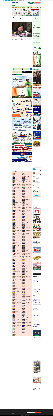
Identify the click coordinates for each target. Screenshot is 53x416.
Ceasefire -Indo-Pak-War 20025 (36, 283)
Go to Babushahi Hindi (11, 0)
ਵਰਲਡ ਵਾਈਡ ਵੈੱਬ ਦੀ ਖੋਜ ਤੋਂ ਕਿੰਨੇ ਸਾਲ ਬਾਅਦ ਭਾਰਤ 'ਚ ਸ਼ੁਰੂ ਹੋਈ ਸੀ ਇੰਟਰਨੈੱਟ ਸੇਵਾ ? (37, 246)
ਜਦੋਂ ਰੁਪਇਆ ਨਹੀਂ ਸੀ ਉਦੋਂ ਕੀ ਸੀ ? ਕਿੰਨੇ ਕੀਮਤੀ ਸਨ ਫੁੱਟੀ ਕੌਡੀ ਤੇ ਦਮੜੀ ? (37, 223)
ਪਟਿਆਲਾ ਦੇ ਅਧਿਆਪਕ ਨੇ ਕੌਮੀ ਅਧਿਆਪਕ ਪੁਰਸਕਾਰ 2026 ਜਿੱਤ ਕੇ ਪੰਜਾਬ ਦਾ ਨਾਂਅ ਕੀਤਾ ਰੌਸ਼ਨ (27, 7)
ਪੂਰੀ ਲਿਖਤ (37, 335)
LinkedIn (17, 74)
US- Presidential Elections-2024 (36, 291)
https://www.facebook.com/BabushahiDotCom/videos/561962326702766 (18, 40)
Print (23, 74)
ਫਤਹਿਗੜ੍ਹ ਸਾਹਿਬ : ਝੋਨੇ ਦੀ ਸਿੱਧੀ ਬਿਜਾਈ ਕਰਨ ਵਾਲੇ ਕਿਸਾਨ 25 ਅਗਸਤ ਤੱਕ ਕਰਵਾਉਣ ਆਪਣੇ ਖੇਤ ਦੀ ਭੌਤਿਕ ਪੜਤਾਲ (36, 33)
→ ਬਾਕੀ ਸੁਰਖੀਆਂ (39, 45)
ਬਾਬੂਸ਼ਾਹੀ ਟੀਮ (16, 0)
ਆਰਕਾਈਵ (17, 0)
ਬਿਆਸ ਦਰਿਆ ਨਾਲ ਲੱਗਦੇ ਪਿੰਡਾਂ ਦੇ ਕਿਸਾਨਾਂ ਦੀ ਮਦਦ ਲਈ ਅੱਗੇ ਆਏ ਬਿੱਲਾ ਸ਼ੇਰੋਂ (36, 40)
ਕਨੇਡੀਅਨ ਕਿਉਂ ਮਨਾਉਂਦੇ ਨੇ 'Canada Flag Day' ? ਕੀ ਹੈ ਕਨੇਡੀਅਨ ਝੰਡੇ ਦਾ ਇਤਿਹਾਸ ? (37, 215)
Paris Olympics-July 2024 (35, 308)
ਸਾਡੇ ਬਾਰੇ (14, 0)
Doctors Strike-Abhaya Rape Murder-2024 (36, 305)
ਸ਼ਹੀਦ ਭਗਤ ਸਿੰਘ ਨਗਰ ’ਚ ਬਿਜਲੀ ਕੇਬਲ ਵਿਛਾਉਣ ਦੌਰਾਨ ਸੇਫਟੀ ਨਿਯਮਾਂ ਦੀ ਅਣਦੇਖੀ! (36, 36)
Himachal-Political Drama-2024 (36, 327)
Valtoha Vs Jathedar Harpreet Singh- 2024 (36, 295)
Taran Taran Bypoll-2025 (35, 280)
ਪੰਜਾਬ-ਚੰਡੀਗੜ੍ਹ (20, 410)
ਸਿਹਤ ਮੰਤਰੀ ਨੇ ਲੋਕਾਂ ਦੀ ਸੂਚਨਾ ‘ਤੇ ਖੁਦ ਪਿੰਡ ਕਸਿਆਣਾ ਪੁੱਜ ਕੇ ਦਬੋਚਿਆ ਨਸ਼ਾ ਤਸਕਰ (36, 25)
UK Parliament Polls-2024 (36, 309)
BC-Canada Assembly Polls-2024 (36, 296)
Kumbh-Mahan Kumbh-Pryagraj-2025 (36, 285)
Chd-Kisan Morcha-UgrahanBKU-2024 (36, 301)
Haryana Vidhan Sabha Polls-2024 (36, 302)
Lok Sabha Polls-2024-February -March (36, 325)
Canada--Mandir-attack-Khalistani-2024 (37, 293)
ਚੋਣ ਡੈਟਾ (21, 0)
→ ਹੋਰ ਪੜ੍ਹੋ (40, 383)
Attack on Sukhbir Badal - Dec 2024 (37, 288)
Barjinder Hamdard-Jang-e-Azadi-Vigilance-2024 (36, 319)
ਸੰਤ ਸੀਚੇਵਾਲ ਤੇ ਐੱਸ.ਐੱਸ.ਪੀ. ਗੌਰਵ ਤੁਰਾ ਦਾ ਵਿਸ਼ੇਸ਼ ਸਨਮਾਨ (36, 44)
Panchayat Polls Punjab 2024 (36, 299)
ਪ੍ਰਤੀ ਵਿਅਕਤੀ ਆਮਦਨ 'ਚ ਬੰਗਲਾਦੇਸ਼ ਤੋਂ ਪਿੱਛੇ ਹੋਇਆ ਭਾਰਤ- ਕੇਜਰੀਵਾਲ (36, 38)
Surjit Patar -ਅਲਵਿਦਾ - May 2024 (36, 320)
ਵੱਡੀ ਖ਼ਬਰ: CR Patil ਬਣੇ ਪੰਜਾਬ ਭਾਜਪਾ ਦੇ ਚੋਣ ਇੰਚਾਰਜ (36, 18)
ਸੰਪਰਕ (23, 0)
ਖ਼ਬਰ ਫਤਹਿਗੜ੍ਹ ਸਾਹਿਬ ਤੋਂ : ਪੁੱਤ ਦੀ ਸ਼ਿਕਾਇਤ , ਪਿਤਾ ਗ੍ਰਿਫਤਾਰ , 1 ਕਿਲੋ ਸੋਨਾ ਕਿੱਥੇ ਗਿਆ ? (37, 31)
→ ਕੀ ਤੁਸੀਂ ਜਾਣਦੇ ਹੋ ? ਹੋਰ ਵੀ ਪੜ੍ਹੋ (38, 262)
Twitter (15, 74)
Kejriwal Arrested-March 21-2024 (36, 326)
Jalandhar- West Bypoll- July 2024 (36, 314)
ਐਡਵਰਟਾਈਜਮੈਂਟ (20, 0)
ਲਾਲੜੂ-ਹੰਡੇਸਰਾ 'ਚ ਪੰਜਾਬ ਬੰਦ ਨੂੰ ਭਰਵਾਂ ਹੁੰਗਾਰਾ (36, 35)
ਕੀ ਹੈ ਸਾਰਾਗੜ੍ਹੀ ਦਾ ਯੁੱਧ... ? (35, 238)
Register (49, 0)
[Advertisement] (22, 45)
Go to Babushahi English (7, 0)
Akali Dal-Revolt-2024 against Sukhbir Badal (36, 311)
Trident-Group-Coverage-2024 (36, 315)
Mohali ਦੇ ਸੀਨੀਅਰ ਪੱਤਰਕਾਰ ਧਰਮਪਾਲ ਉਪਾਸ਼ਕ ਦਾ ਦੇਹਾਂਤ (36, 20)
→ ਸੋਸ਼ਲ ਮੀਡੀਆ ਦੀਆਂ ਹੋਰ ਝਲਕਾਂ (38, 389)
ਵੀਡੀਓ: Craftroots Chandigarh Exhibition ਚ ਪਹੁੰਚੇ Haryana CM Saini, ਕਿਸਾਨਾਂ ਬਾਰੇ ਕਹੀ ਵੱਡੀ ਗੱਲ (21, 18)
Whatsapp (19, 74)
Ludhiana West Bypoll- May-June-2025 (36, 282)
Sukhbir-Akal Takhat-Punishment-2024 (36, 290)
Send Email (21, 74)
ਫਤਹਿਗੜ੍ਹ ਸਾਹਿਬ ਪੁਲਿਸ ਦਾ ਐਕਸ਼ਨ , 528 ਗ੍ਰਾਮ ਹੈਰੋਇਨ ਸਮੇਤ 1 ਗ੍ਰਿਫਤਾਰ (36, 29)
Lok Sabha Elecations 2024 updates (37, 323)
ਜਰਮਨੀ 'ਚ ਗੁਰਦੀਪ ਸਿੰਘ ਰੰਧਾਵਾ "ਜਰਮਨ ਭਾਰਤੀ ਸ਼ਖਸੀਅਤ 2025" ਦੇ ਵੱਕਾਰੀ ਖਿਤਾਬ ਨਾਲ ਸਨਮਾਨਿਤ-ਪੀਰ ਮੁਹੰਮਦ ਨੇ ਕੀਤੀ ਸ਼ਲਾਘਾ (36, 27)
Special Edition (35, 357)
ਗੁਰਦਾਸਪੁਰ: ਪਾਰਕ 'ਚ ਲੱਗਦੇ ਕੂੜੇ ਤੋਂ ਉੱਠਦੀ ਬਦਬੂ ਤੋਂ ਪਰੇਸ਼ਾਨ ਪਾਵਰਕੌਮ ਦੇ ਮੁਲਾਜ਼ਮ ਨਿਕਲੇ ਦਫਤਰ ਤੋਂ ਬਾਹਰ (36, 42)
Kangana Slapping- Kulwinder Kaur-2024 (37, 317)
